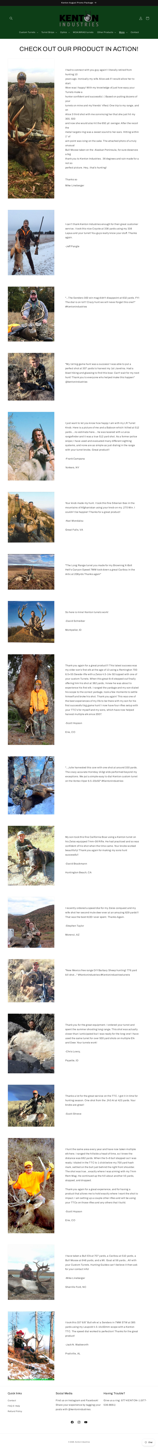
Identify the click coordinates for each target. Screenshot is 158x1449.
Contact (12, 1400)
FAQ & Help (14, 1406)
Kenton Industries (82, 1442)
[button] (11, 18)
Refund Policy (15, 1411)
